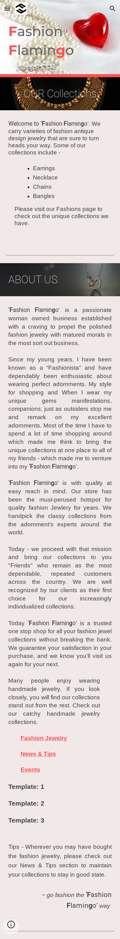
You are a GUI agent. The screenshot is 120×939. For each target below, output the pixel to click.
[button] (7, 8)
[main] (60, 38)
